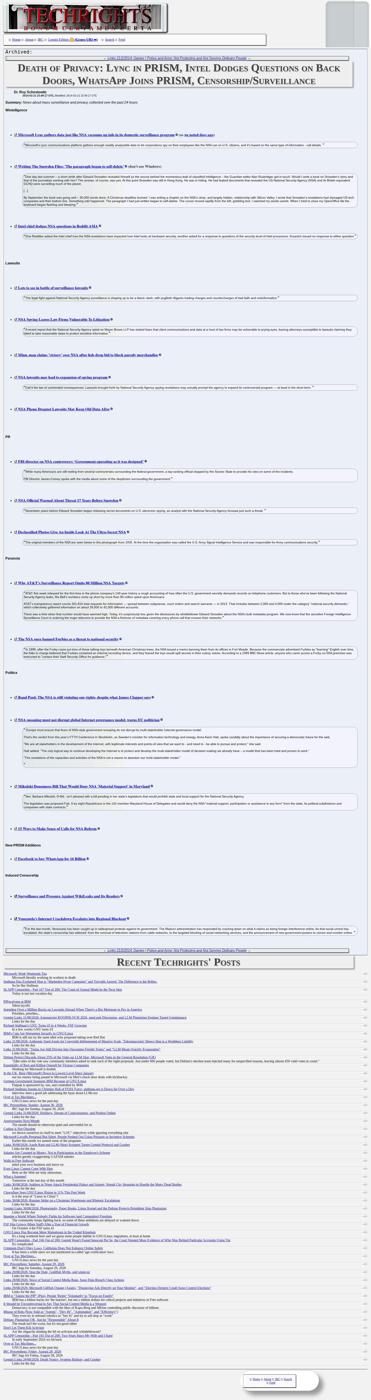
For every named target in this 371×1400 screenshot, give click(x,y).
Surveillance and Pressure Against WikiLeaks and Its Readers (69, 896)
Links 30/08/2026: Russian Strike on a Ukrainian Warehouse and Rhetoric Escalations (61, 1200)
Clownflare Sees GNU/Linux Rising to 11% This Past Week (44, 1192)
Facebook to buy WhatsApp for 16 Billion (52, 858)
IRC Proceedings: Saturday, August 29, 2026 (33, 1264)
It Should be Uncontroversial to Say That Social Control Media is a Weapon (54, 1304)
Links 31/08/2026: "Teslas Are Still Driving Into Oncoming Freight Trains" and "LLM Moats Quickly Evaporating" (82, 1049)
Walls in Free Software (18, 1160)
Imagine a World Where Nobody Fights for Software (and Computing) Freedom (57, 1216)
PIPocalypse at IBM (17, 1001)
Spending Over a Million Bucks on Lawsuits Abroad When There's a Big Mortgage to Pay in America (72, 1009)
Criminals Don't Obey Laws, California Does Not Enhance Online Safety (53, 1248)
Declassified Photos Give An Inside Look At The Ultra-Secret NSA (72, 532)
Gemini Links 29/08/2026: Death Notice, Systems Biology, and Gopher (51, 1359)
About (29, 39)
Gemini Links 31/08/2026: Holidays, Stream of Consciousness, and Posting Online (59, 1113)
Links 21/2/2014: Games (126, 58)
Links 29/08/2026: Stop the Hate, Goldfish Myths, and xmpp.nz (46, 1272)
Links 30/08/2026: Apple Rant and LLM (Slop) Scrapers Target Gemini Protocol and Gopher (66, 1145)
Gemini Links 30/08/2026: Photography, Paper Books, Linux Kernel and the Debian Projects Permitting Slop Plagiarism (84, 1208)
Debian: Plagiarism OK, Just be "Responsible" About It (41, 1320)
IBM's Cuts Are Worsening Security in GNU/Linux (38, 1033)
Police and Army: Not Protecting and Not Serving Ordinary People (197, 58)
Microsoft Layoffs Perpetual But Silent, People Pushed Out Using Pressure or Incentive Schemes (69, 1137)
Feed (122, 39)
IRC (41, 39)
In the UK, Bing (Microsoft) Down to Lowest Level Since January (48, 1073)
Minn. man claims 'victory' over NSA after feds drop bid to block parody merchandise (88, 354)
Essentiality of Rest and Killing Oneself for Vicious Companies (46, 1065)
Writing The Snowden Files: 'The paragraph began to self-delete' (71, 166)
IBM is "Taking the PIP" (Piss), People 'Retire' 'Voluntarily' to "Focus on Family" (58, 1296)
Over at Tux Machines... (19, 1097)
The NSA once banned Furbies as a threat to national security (68, 639)
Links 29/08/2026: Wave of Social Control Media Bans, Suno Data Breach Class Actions (63, 1280)
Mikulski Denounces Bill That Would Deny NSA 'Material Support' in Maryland (84, 786)
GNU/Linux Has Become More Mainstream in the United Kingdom (49, 1232)
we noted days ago (198, 134)
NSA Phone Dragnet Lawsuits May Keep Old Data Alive (63, 409)
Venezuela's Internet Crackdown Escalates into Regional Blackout (72, 918)
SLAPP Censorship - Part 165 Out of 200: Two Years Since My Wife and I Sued (58, 1335)
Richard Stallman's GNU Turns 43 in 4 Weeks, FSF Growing (45, 1025)
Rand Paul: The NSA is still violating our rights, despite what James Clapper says (84, 697)
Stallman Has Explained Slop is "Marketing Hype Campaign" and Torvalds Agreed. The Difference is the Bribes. (80, 981)
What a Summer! (14, 1176)
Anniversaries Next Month (21, 1121)
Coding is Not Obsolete (19, 1129)
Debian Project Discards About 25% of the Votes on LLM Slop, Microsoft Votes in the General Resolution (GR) (79, 1057)
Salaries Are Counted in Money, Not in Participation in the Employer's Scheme (56, 1153)
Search (109, 39)
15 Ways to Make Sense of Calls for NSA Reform (57, 828)
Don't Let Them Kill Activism (23, 1327)
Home (16, 39)
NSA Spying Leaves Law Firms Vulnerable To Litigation (63, 319)
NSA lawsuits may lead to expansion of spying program (63, 377)
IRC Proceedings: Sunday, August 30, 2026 (33, 1105)
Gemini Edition (58, 39)
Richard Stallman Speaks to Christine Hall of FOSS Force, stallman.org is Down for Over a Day (68, 1089)
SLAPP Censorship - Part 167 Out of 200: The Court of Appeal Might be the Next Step (62, 989)
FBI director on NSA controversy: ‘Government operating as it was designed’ (81, 461)
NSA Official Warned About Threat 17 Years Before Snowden (68, 500)
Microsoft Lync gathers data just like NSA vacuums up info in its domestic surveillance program (96, 134)
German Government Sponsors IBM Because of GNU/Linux (44, 1081)
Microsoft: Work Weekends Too (25, 973)
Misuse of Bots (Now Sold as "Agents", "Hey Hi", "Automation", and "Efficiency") (60, 1312)
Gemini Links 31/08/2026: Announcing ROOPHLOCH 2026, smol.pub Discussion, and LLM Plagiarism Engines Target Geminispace (95, 1017)
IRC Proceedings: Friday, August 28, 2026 (32, 1351)
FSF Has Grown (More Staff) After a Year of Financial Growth (46, 1224)
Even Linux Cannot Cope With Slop (28, 1168)
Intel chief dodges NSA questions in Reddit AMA (58, 226)
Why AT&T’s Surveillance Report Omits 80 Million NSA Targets (71, 583)
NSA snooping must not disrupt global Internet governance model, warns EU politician (89, 719)
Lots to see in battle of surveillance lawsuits (53, 287)
